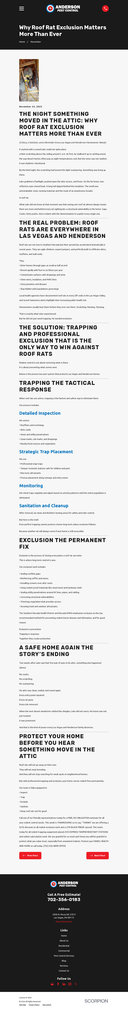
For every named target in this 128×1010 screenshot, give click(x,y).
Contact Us (64, 970)
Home (64, 935)
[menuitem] (22, 1005)
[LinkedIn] (64, 984)
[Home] (63, 8)
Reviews (64, 965)
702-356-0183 (64, 899)
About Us (64, 940)
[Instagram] (69, 984)
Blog (64, 961)
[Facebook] (58, 984)
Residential (64, 946)
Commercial (64, 951)
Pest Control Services (64, 956)
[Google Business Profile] (52, 984)
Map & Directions (64, 921)
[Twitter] (75, 984)
